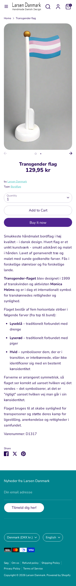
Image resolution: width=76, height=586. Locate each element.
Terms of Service (33, 568)
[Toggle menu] (6, 7)
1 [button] (36, 154)
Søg (6, 563)
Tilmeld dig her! (24, 507)
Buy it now (38, 222)
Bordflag (16, 186)
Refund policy (30, 563)
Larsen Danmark (17, 181)
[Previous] (5, 153)
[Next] (70, 153)
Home (7, 18)
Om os (15, 563)
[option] (38, 86)
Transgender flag (26, 18)
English (51, 537)
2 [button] (40, 153)
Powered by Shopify (59, 575)
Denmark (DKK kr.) (20, 537)
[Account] (58, 5)
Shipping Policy (51, 563)
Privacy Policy (12, 568)
